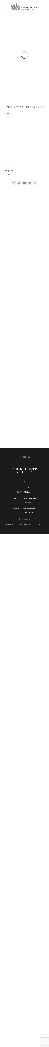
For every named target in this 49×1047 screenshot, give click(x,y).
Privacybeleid (24, 519)
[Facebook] (20, 457)
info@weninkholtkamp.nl (27, 502)
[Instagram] (24, 457)
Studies (7, 174)
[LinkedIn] (29, 457)
